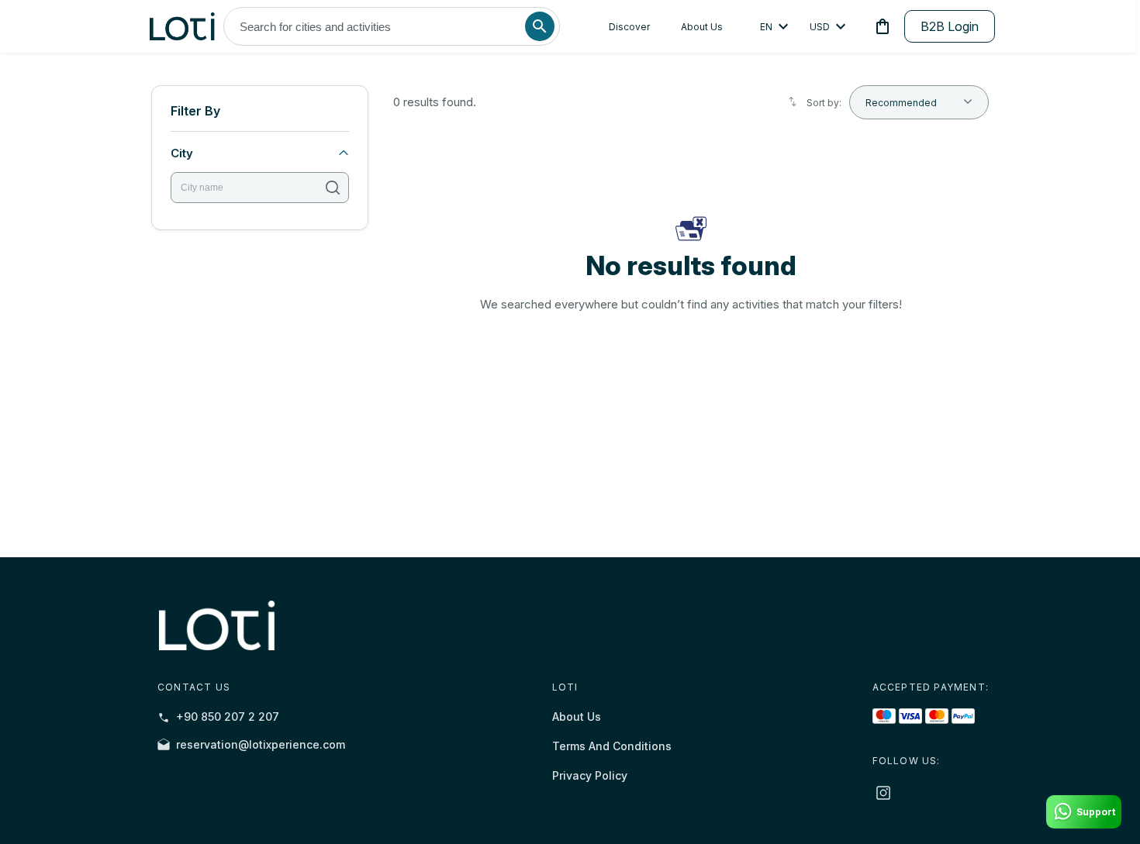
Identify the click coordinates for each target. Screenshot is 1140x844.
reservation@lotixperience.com (260, 744)
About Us (702, 27)
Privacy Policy (589, 775)
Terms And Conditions (612, 746)
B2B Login (950, 26)
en (766, 27)
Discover (629, 27)
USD (820, 27)
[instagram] (883, 793)
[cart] (879, 26)
